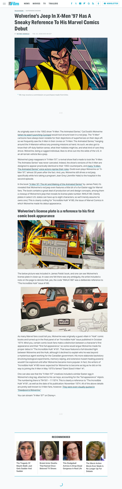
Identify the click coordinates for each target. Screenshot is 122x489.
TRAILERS (53, 3)
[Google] (88, 4)
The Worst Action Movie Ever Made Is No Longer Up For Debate (95, 467)
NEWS (27, 3)
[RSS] (93, 4)
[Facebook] (71, 4)
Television (19, 11)
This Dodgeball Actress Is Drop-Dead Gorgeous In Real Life (72, 466)
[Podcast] (98, 4)
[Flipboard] (84, 4)
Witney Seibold (23, 34)
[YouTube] (80, 4)
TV (44, 3)
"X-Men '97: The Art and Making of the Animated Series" (55, 184)
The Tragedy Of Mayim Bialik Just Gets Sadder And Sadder (24, 467)
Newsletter (112, 3)
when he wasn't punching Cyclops (34, 134)
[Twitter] (76, 4)
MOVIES (36, 3)
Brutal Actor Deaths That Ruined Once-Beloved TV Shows (48, 466)
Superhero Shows (33, 11)
